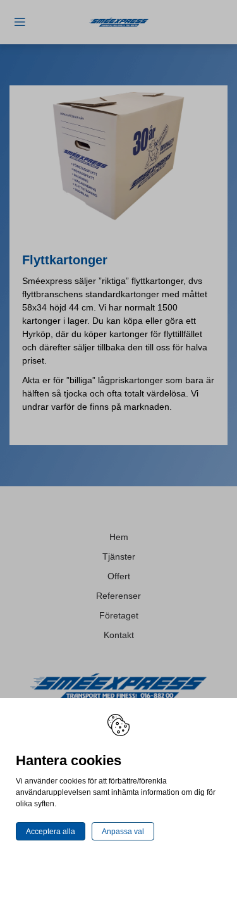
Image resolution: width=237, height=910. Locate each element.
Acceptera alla (50, 831)
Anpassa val (123, 831)
